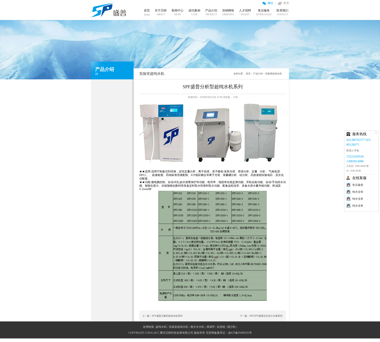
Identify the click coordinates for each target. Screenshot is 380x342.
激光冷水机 (197, 326)
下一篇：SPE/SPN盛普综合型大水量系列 (261, 315)
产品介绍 (258, 73)
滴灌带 (210, 326)
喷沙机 (231, 326)
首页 (248, 73)
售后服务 (357, 184)
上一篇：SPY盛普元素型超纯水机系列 (162, 315)
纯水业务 (357, 191)
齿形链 (221, 326)
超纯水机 (161, 326)
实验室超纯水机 (273, 73)
